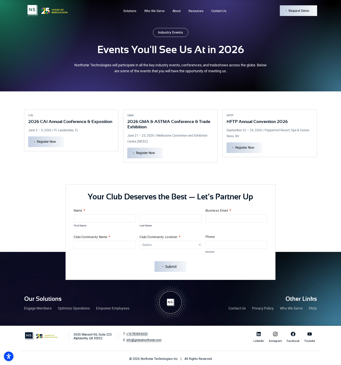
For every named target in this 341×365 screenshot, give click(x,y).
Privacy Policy (263, 308)
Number (210, 251)
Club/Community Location (160, 237)
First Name (80, 225)
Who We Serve (154, 11)
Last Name (146, 225)
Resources (195, 11)
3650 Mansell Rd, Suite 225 (93, 336)
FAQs (313, 308)
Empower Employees (112, 308)
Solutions (129, 11)
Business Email (218, 210)
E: (142, 340)
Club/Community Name (92, 237)
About (176, 11)
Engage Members (38, 308)
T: (135, 334)
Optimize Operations (74, 308)
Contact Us (218, 11)
